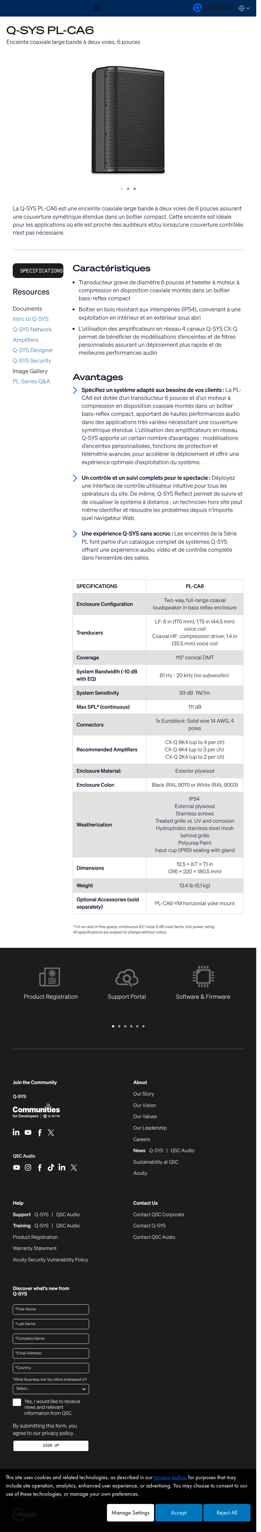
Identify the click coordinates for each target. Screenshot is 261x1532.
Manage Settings (130, 1512)
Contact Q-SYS (149, 1226)
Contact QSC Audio (154, 1237)
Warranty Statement (35, 1248)
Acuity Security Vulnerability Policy (50, 1260)
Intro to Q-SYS (30, 319)
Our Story (143, 1094)
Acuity (140, 1173)
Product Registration (35, 1237)
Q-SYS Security (32, 361)
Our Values (145, 1116)
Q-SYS (19, 1097)
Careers (141, 1139)
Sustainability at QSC (156, 1162)
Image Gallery (30, 371)
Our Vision (144, 1105)
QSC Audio (24, 1158)
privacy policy (57, 1432)
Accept (179, 1512)
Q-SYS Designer (33, 350)
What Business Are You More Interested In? (50, 1380)
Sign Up (51, 1445)
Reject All (227, 1512)
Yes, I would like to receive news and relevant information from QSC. (52, 1407)
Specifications (41, 270)
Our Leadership (150, 1128)
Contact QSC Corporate (158, 1214)
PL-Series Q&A (31, 381)
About (140, 1082)
